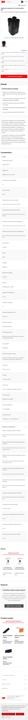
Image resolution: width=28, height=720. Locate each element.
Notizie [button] (4, 679)
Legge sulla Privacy (19, 695)
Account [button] (23, 5)
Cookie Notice (5, 710)
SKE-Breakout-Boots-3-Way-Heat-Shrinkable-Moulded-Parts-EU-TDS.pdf (8, 568)
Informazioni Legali (11, 695)
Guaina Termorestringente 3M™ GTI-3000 (7, 642)
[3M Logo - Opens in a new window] (3, 2)
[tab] (13, 553)
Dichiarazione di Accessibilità (13, 697)
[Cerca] (22, 2)
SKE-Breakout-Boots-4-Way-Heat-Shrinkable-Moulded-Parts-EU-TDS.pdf (20, 568)
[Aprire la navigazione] (26, 1)
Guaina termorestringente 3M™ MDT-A (7, 663)
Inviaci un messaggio (15, 606)
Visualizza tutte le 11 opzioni (15, 76)
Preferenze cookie (10, 698)
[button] (6, 717)
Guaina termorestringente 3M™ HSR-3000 (19, 642)
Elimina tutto (24, 50)
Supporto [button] (5, 688)
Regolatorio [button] (6, 684)
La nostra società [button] (8, 675)
